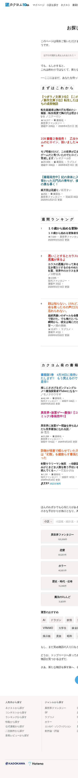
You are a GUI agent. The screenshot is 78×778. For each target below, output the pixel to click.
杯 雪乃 (45, 432)
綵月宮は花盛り (50, 190)
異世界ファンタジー (51, 123)
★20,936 (45, 161)
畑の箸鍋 (61, 325)
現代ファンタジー (57, 280)
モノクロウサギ (52, 394)
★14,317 (45, 120)
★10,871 (53, 329)
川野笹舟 (56, 274)
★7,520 (52, 236)
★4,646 (52, 277)
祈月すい (66, 190)
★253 (44, 193)
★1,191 (44, 474)
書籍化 (59, 120)
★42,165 (45, 398)
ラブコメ (72, 161)
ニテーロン (54, 116)
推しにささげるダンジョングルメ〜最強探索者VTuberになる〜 (59, 389)
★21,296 (45, 436)
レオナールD (63, 158)
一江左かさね (66, 470)
